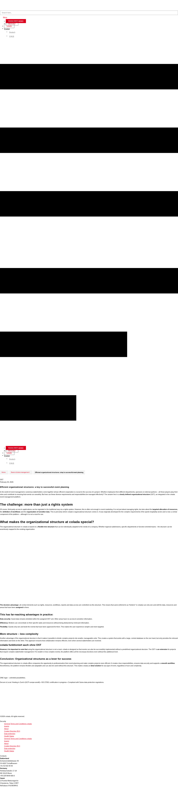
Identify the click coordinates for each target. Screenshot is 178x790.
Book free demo (15, 21)
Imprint (6, 726)
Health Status (9, 736)
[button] (89, 243)
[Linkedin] (3, 684)
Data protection (9, 734)
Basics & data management (20, 472)
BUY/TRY (12, 23)
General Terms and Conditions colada (18, 724)
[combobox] (89, 13)
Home (4, 472)
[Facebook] (1, 684)
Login (9, 26)
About (6, 729)
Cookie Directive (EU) (12, 731)
